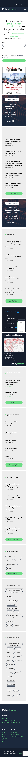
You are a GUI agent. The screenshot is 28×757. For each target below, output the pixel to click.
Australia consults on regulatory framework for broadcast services (12, 278)
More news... (14, 193)
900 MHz (18, 657)
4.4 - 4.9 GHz (11, 688)
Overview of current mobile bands (14, 644)
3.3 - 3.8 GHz (11, 680)
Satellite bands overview (14, 557)
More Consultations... (14, 301)
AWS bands (10, 668)
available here (14, 36)
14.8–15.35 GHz (12, 608)
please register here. (18, 33)
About (4, 734)
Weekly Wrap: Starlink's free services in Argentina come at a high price (13, 507)
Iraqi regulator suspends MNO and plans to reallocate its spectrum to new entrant (13, 163)
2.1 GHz (9, 672)
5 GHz (9, 692)
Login (17, 5)
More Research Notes (14, 465)
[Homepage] (11, 9)
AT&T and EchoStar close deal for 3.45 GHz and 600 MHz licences (13, 141)
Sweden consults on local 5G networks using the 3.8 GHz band (13, 256)
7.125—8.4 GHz (11, 600)
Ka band (17, 561)
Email (3, 42)
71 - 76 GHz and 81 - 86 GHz (14, 617)
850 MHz (9, 657)
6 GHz (9, 596)
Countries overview (11, 448)
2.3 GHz (17, 672)
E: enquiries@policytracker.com (11, 722)
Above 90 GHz (11, 621)
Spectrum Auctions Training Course (12, 211)
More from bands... (14, 573)
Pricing (4, 736)
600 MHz (18, 649)
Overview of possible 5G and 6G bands (14, 591)
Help (3, 740)
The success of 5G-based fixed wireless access (12, 381)
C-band (9, 568)
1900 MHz (10, 664)
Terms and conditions (17, 736)
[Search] (22, 9)
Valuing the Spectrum (9, 107)
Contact (4, 738)
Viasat (7, 456)
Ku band (9, 561)
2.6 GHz (9, 676)
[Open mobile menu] (25, 9)
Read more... (9, 386)
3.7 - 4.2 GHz (11, 684)
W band (9, 625)
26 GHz (16, 692)
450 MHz (9, 649)
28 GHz (9, 696)
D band (17, 625)
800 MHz (18, 653)
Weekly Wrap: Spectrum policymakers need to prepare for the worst (12, 485)
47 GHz (9, 612)
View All (14, 402)
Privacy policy (15, 734)
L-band (9, 660)
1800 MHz (17, 660)
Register (23, 5)
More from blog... (14, 539)
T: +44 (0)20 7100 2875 (9, 720)
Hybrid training (12, 99)
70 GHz (17, 612)
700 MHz (9, 653)
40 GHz (17, 696)
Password (5, 49)
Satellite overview (10, 440)
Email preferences (7, 742)
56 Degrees (19, 753)
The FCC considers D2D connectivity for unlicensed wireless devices (13, 290)
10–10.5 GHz (11, 604)
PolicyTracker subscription (12, 25)
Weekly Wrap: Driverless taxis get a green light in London (12, 530)
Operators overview (11, 392)
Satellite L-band (11, 564)
